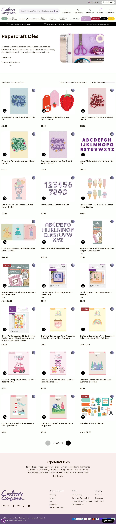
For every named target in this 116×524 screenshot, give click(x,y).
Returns (52, 498)
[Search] (57, 11)
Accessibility (53, 504)
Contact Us (109, 2)
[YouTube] (29, 506)
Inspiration (76, 19)
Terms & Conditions (56, 507)
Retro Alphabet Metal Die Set (55, 248)
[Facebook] (13, 506)
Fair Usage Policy (78, 504)
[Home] (8, 11)
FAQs (51, 501)
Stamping (37, 19)
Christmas (95, 19)
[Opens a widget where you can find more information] (108, 521)
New (4, 19)
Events (104, 19)
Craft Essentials (44, 18)
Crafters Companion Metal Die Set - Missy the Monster (58, 381)
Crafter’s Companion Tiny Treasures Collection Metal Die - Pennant (58, 337)
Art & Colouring (53, 18)
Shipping (52, 495)
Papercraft (30, 19)
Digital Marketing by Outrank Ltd (15, 520)
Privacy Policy (77, 495)
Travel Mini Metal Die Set (92, 423)
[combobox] (39, 11)
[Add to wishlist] (34, 90)
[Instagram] (18, 506)
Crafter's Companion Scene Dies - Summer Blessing (96, 381)
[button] (54, 11)
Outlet (111, 19)
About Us (98, 495)
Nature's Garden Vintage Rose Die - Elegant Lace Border (97, 249)
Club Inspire (99, 501)
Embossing (23, 19)
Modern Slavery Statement (82, 501)
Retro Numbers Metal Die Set (55, 205)
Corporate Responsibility (81, 498)
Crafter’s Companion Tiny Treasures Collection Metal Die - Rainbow (97, 337)
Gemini (9, 19)
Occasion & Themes (63, 18)
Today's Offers (84, 18)
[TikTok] (23, 506)
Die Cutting (14, 18)
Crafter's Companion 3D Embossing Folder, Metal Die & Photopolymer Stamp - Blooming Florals (18, 338)
